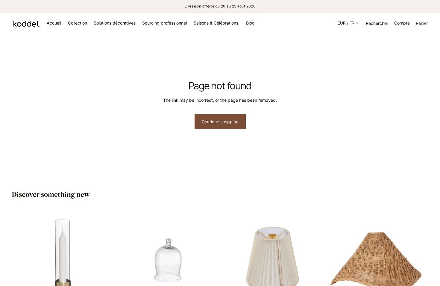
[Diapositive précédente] (21, 260)
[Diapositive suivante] (104, 260)
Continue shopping (220, 121)
